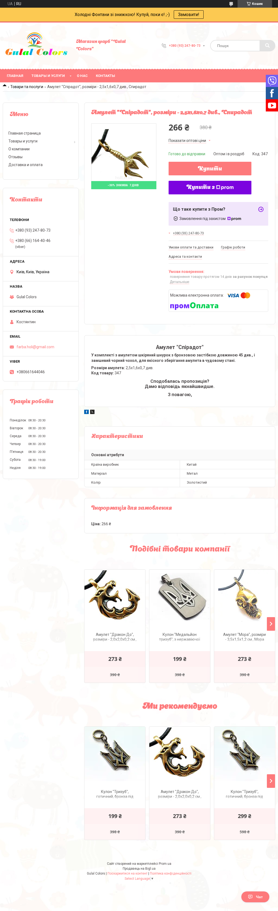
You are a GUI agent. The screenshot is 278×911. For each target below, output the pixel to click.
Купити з (201, 187)
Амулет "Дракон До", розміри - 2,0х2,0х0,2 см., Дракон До (115, 637)
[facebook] (86, 413)
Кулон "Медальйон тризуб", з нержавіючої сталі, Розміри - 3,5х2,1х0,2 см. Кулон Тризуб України (179, 637)
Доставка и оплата (25, 165)
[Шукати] (267, 45)
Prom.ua (165, 864)
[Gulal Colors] (37, 45)
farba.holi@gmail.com (35, 347)
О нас (82, 76)
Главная (15, 76)
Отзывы (15, 157)
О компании (19, 149)
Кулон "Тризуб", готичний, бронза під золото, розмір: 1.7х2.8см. (115, 794)
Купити (210, 169)
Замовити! (188, 14)
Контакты (105, 76)
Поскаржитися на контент (127, 873)
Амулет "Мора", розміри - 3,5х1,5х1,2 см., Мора (244, 637)
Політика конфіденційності (170, 873)
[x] (92, 413)
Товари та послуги (26, 87)
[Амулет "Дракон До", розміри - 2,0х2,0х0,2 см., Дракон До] (114, 597)
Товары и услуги (48, 76)
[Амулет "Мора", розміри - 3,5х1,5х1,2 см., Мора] (244, 597)
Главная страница (24, 133)
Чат (259, 897)
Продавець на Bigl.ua (139, 868)
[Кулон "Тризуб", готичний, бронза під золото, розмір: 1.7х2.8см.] (114, 754)
